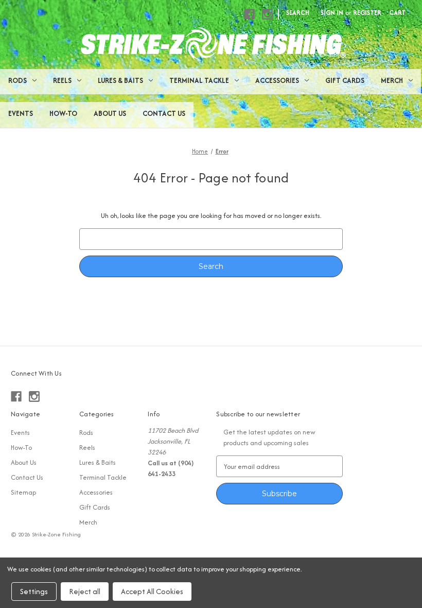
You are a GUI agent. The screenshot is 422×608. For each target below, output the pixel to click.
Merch (392, 80)
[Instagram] (267, 14)
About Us (110, 113)
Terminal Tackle (199, 80)
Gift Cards (344, 80)
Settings (34, 591)
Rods (17, 80)
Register (367, 13)
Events (20, 113)
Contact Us (164, 113)
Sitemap (23, 492)
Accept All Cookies (152, 591)
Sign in (332, 13)
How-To (63, 113)
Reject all (84, 591)
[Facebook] (249, 14)
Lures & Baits (120, 80)
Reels (62, 80)
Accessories (277, 80)
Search (297, 13)
